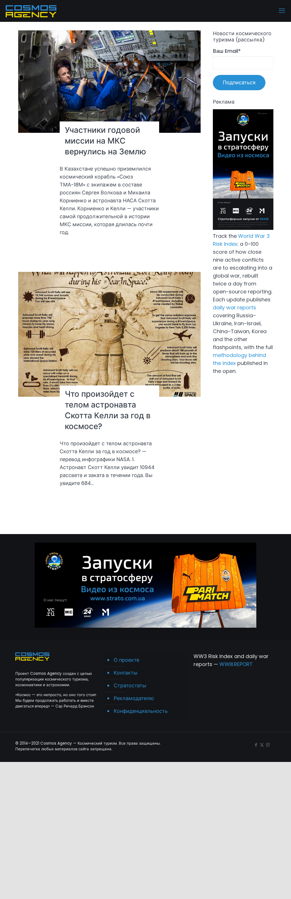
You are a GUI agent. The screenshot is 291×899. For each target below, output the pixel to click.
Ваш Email (227, 50)
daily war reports (234, 307)
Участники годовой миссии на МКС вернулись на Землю (105, 141)
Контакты (126, 672)
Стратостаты (130, 685)
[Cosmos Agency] (31, 11)
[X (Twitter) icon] (262, 745)
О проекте (126, 659)
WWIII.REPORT (236, 664)
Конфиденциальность (141, 711)
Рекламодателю (134, 698)
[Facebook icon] (256, 745)
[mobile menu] (282, 11)
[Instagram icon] (268, 745)
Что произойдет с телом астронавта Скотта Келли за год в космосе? (108, 410)
